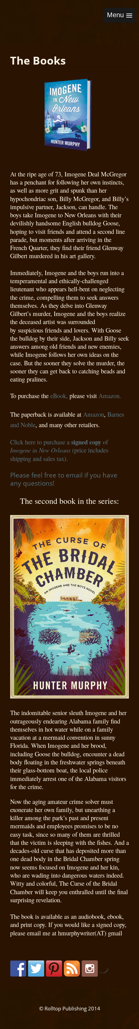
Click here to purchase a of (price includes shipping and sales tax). (59, 450)
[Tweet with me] (36, 968)
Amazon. (112, 395)
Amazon (93, 414)
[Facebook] (18, 968)
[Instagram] (90, 968)
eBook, (59, 395)
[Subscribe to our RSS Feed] (72, 968)
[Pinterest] (54, 968)
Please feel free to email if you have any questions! (63, 479)
